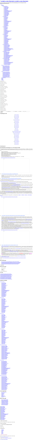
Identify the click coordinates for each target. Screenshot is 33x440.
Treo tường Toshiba (4, 295)
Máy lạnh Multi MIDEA (4, 367)
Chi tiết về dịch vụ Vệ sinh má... (6, 68)
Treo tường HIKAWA (4, 287)
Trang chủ (3, 429)
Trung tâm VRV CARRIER (7, 59)
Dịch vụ (2, 431)
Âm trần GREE (5, 19)
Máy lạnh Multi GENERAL (4, 364)
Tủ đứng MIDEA (6, 38)
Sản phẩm (3, 5)
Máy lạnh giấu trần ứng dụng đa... (6, 75)
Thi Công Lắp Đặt (18, 248)
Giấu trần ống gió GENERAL (5, 349)
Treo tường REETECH (4, 292)
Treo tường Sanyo (3, 293)
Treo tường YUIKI (3, 296)
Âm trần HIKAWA (3, 303)
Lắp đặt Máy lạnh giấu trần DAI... (6, 72)
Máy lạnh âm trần (4, 16)
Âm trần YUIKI (3, 312)
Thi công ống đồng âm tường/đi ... (6, 70)
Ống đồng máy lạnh (4, 396)
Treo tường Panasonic (6, 12)
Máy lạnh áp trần (2, 313)
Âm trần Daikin (3, 300)
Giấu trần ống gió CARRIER (7, 45)
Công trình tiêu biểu (4, 77)
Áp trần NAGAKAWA (4, 322)
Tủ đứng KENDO (6, 42)
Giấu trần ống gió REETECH (7, 50)
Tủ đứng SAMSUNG (6, 41)
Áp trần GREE (3, 318)
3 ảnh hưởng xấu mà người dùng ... (6, 67)
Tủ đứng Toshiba (3, 342)
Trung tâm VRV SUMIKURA (7, 64)
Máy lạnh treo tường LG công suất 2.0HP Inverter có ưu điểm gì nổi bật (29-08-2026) (10, 261)
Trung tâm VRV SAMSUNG (5, 386)
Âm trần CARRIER (6, 17)
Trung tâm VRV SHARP (4, 387)
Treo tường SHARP (6, 15)
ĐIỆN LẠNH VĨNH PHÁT (5, 246)
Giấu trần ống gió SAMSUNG (5, 355)
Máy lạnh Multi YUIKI (4, 374)
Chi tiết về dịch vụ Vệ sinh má (5, 402)
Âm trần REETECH (6, 23)
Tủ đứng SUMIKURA (6, 43)
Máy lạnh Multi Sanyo (4, 371)
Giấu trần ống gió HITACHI (4, 350)
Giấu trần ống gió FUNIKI (4, 348)
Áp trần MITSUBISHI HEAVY (7, 31)
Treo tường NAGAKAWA (4, 291)
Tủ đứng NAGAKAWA (4, 338)
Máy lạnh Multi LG (6, 54)
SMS (4, 439)
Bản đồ (2, 433)
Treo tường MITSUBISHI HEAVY (7, 11)
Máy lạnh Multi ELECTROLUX (5, 363)
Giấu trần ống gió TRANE (4, 358)
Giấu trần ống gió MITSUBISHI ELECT (6, 352)
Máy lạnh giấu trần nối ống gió (6, 44)
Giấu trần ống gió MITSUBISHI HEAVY (8, 48)
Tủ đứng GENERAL (4, 333)
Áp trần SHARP (3, 325)
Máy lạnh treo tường (2, 281)
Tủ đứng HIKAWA (4, 334)
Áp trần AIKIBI (5, 27)
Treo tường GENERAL (4, 286)
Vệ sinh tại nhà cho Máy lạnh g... (6, 69)
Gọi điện (2, 439)
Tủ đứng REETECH (4, 339)
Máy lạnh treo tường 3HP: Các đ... (6, 73)
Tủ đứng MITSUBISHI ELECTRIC (5, 337)
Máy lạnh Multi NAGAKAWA (7, 56)
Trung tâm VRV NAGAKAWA (7, 63)
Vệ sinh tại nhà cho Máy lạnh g (5, 403)
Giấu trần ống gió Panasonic (4, 354)
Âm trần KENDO (6, 24)
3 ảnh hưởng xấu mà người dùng (5, 401)
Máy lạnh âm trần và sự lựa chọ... (6, 76)
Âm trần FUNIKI (3, 301)
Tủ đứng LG (5, 37)
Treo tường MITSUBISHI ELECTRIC (8, 10)
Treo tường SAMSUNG (6, 13)
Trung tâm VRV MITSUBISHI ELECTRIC (8, 62)
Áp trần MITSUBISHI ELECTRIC (5, 321)
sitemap (2, 79)
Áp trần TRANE (3, 327)
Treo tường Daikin (3, 284)
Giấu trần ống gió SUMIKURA (5, 357)
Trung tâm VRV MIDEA (6, 61)
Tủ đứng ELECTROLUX (4, 332)
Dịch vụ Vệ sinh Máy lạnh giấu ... (6, 65)
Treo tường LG (5, 9)
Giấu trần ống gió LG (6, 47)
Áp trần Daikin (5, 28)
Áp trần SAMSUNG (4, 324)
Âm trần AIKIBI (3, 298)
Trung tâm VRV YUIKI (4, 389)
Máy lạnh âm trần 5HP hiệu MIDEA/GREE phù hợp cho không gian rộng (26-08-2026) (10, 263)
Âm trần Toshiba (3, 311)
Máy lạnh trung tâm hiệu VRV (6, 58)
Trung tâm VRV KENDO (4, 381)
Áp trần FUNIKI (3, 317)
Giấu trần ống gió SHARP (4, 356)
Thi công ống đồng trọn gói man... (6, 66)
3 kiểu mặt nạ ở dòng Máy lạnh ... (6, 74)
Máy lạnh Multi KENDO (4, 366)
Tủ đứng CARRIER (6, 35)
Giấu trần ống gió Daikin (6, 46)
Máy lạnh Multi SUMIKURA (7, 57)
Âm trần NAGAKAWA (4, 307)
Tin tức (2, 71)
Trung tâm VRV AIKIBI (4, 376)
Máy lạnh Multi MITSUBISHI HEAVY (6, 368)
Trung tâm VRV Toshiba (4, 388)
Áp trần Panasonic (6, 32)
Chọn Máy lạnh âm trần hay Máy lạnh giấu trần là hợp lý (8, 157)
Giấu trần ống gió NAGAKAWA (7, 49)
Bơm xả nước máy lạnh (4, 392)
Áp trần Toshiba (3, 326)
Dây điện (2, 394)
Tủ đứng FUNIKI (6, 36)
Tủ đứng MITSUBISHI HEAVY (7, 39)
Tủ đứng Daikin (3, 331)
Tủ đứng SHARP (3, 341)
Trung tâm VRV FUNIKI (6, 60)
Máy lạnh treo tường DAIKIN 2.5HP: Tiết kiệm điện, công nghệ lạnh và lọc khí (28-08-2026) (11, 262)
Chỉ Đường (6, 439)
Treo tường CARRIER (6, 7)
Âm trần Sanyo (3, 309)
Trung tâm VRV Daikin (4, 378)
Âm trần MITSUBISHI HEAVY (7, 21)
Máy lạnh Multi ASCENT (4, 361)
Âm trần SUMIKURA (6, 25)
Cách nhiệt (3, 393)
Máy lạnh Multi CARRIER (7, 52)
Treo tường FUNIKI (6, 8)
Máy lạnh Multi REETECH (4, 370)
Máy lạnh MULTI (5, 51)
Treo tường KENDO (6, 14)
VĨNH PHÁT (11, 251)
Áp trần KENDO (6, 33)
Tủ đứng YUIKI (3, 343)
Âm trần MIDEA (6, 20)
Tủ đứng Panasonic (6, 40)
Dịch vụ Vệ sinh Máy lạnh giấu (5, 399)
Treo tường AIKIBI (6, 6)
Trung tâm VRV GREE (4, 380)
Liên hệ (2, 78)
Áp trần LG (5, 29)
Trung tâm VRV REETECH (4, 385)
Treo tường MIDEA (4, 289)
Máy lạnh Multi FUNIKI (6, 53)
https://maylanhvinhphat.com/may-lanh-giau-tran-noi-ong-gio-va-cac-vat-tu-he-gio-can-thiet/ (14, 257)
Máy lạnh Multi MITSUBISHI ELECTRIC (8, 55)
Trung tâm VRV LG (4, 382)
